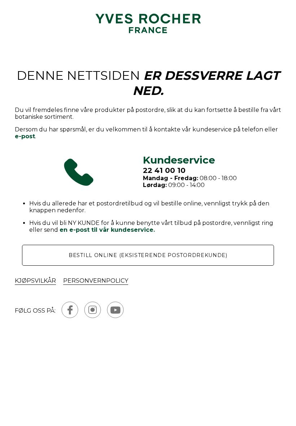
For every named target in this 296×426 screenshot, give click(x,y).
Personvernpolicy (95, 280)
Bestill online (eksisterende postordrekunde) (148, 255)
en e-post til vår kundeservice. (107, 229)
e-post (25, 136)
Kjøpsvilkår (35, 280)
